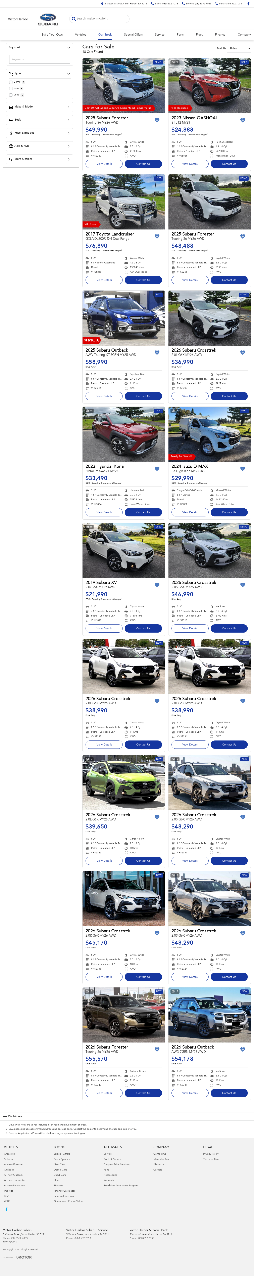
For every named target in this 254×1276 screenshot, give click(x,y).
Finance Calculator (64, 1191)
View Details (104, 164)
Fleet (199, 34)
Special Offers (133, 34)
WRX (7, 1201)
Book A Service (112, 1159)
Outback (9, 1170)
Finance (220, 34)
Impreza (8, 1191)
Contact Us (143, 164)
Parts (180, 34)
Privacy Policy (210, 1154)
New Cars (59, 1164)
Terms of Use (211, 1159)
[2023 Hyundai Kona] (124, 434)
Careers (157, 1170)
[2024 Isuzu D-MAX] (209, 434)
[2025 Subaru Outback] (124, 318)
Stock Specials (62, 1159)
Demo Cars (60, 1170)
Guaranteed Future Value (68, 1201)
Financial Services (64, 1196)
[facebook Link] (248, 3)
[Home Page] (33, 19)
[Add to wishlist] (157, 120)
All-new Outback (13, 1175)
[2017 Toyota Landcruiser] (124, 201)
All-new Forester (13, 1164)
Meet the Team (162, 1159)
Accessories (110, 1175)
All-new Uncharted (14, 1186)
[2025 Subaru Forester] (124, 85)
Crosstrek (9, 1154)
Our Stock (105, 34)
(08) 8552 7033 (19, 1238)
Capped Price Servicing (117, 1164)
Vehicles (80, 34)
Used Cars (60, 1175)
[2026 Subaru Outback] (209, 1015)
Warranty (109, 1180)
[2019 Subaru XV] (124, 550)
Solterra (8, 1159)
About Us (158, 1164)
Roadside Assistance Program (121, 1186)
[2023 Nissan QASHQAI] (209, 85)
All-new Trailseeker (15, 1180)
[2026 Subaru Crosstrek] (209, 318)
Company (244, 34)
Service (159, 34)
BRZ (6, 1196)
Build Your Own (52, 34)
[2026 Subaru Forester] (124, 1015)
